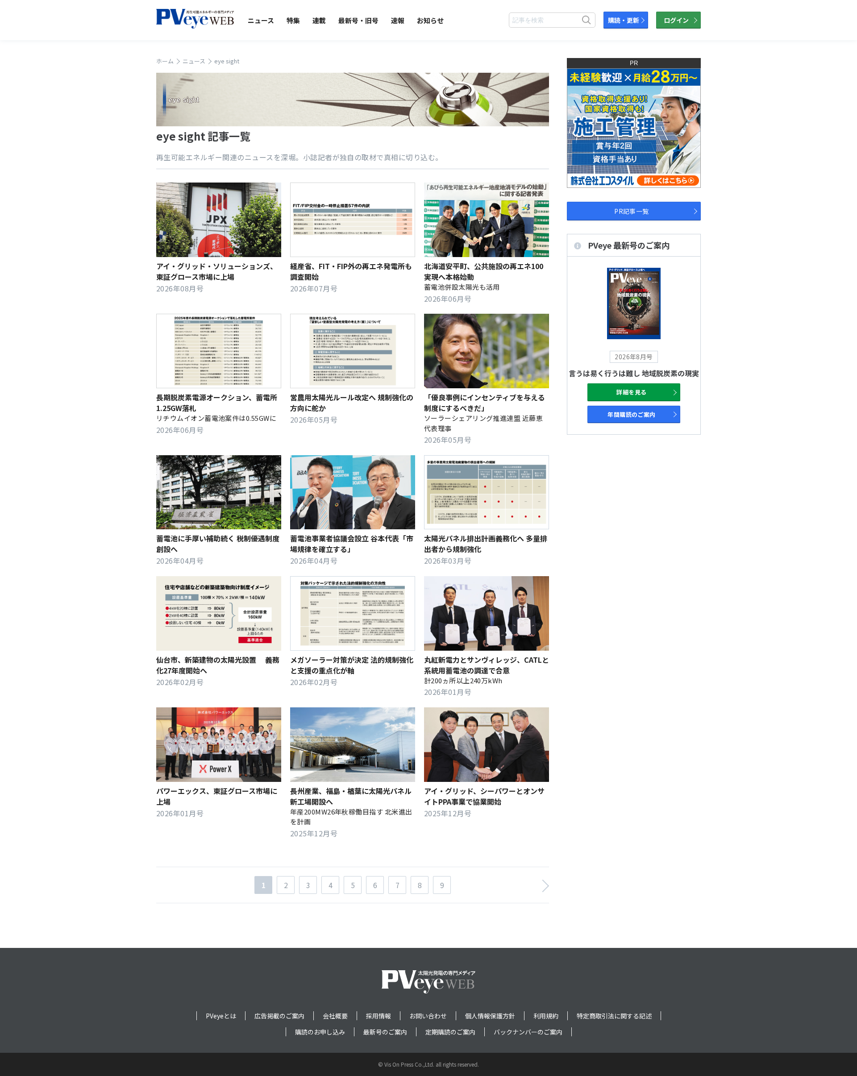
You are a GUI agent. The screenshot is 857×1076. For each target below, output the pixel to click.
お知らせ (430, 20)
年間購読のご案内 (631, 414)
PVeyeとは (221, 1015)
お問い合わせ (428, 1015)
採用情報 (378, 1015)
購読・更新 (623, 20)
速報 (397, 20)
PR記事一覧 (631, 211)
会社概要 (335, 1015)
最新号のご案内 (385, 1031)
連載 (319, 20)
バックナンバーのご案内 (528, 1031)
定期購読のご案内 (450, 1031)
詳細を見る (631, 392)
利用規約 (545, 1015)
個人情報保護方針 (490, 1015)
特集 (293, 20)
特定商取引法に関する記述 (614, 1015)
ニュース (261, 20)
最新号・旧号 (358, 20)
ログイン (676, 20)
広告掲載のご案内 (279, 1015)
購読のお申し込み (320, 1031)
